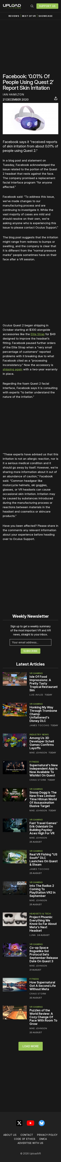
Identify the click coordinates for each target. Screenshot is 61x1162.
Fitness (34, 761)
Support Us (47, 6)
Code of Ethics (24, 1138)
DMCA (43, 1138)
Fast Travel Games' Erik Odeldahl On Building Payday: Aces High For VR (43, 828)
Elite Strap (38, 334)
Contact (27, 1134)
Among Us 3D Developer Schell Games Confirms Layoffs (41, 743)
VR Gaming (36, 673)
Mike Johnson (38, 752)
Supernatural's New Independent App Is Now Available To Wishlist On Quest (43, 770)
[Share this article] (55, 98)
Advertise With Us (30, 1143)
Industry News (39, 734)
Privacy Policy (47, 1134)
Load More (31, 1046)
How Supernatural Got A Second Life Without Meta (42, 986)
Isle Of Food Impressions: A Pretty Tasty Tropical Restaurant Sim (43, 683)
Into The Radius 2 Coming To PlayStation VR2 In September (42, 891)
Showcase (45, 16)
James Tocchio (39, 725)
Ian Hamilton (13, 94)
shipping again (12, 369)
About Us (10, 1134)
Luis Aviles (36, 694)
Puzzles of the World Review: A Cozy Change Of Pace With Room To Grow (43, 1017)
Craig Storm (37, 779)
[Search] (32, 6)
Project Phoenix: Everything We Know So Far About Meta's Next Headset (43, 923)
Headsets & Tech (40, 913)
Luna (32, 935)
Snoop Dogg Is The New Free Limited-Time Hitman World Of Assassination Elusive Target (43, 799)
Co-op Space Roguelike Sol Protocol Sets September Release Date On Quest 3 (43, 954)
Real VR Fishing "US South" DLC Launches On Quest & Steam (43, 859)
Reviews (13, 16)
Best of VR (29, 16)
